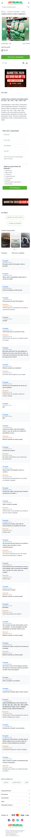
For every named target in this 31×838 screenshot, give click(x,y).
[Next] (27, 29)
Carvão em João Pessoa (15, 217)
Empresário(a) (9, 178)
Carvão (23, 12)
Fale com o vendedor (17, 253)
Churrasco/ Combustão (13, 12)
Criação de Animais (10, 176)
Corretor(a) (8, 174)
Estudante (7, 180)
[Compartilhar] (6, 63)
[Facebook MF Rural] (9, 820)
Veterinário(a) (8, 183)
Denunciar (27, 63)
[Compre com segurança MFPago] (3, 815)
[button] (28, 7)
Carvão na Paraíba (15, 223)
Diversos (3, 12)
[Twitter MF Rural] (17, 820)
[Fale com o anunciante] (3, 63)
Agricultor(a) (8, 170)
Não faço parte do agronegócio (13, 182)
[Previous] (3, 29)
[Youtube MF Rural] (13, 820)
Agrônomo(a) (8, 172)
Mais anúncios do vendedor (24, 63)
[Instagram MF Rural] (22, 820)
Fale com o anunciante (15, 57)
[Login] (29, 3)
